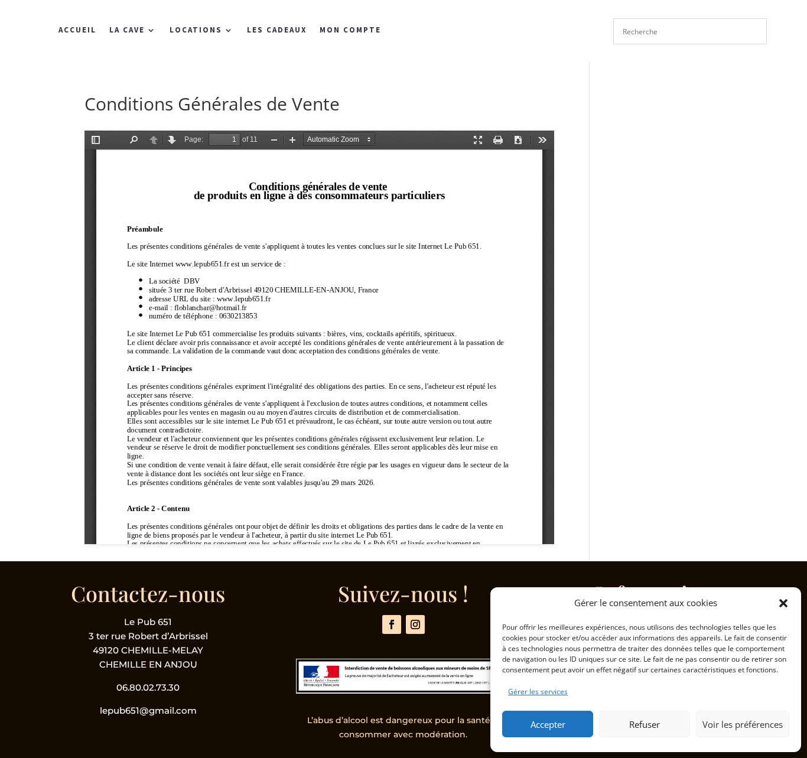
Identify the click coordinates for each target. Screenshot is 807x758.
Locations (196, 30)
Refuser (644, 724)
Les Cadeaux (277, 30)
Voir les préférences (742, 724)
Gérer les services (538, 692)
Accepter (548, 724)
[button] (783, 603)
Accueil (77, 30)
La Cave (127, 30)
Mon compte (350, 30)
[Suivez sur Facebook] (391, 624)
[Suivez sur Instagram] (415, 624)
